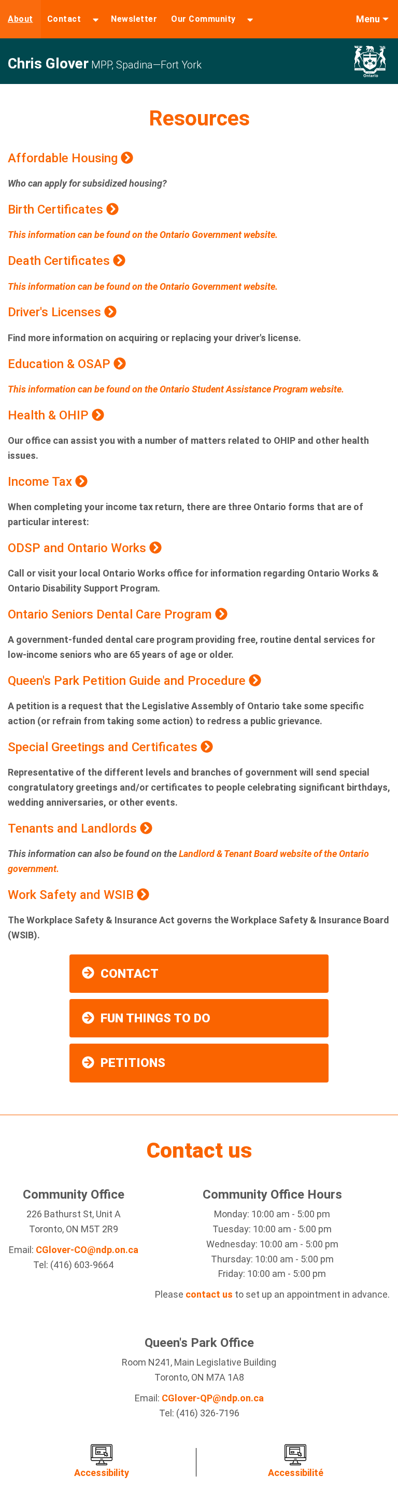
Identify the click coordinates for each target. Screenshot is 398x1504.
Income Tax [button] (41, 481)
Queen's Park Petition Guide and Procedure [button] (128, 680)
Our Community (203, 19)
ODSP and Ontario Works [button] (78, 548)
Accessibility (101, 1472)
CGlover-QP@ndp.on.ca (213, 1398)
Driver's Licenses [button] (56, 312)
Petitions (133, 1063)
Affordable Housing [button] (64, 158)
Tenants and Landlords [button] (74, 828)
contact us (209, 1294)
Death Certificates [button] (60, 261)
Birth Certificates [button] (57, 209)
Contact (64, 19)
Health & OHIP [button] (50, 415)
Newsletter (134, 19)
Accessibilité (295, 1472)
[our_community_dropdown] (250, 19)
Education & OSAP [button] (60, 364)
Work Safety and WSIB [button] (72, 895)
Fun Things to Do (155, 1018)
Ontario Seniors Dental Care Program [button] (111, 614)
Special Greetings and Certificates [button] (104, 747)
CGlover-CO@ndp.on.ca (87, 1249)
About (20, 19)
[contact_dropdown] (96, 19)
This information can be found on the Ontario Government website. (143, 234)
